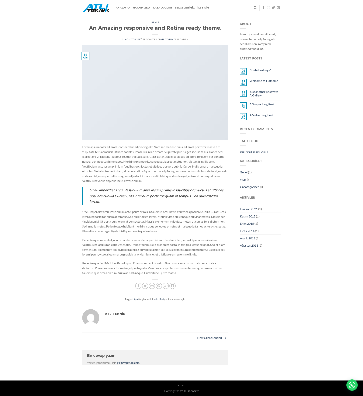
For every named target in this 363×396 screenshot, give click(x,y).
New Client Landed (209, 338)
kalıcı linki (159, 299)
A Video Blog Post (261, 115)
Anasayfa (123, 7)
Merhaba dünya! (260, 70)
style (258, 152)
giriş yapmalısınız (128, 362)
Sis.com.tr (193, 391)
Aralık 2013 (247, 238)
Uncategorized (249, 187)
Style (155, 22)
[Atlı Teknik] (96, 7)
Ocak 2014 (247, 231)
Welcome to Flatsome (264, 80)
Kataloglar (162, 7)
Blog (181, 385)
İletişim (203, 7)
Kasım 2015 (247, 216)
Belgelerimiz (185, 7)
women (264, 152)
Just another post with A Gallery (264, 93)
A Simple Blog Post (262, 104)
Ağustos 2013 (249, 245)
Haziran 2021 (249, 209)
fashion (251, 152)
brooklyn (244, 152)
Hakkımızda (141, 7)
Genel (243, 172)
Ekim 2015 (247, 223)
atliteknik (166, 39)
